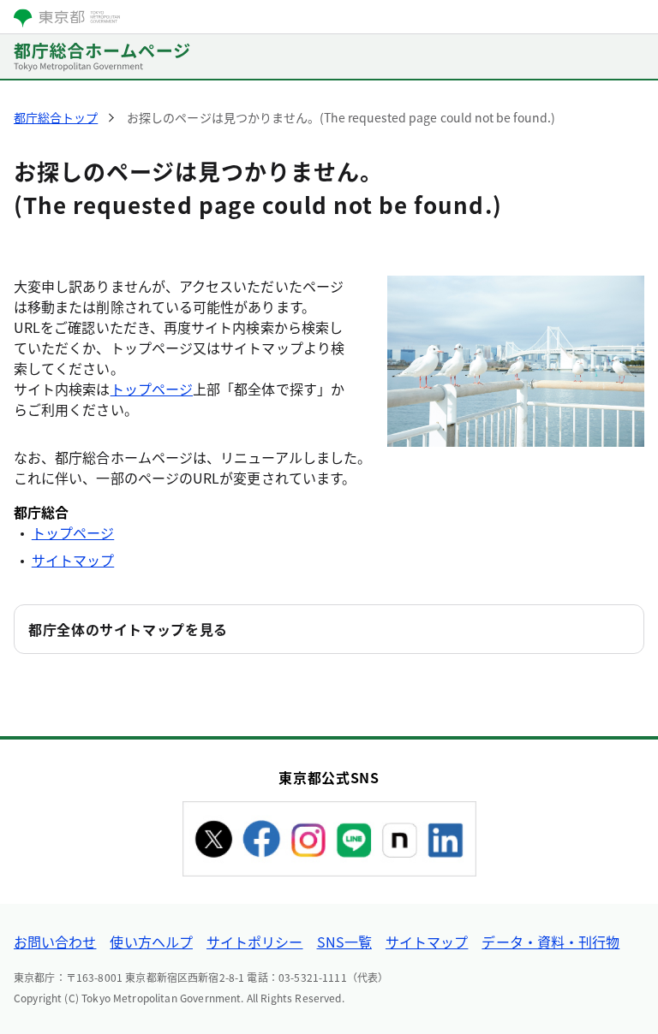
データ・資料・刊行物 (550, 941)
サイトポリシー (254, 941)
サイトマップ (73, 560)
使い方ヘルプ (151, 941)
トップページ (152, 388)
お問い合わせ (55, 941)
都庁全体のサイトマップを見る (128, 629)
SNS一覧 (344, 941)
